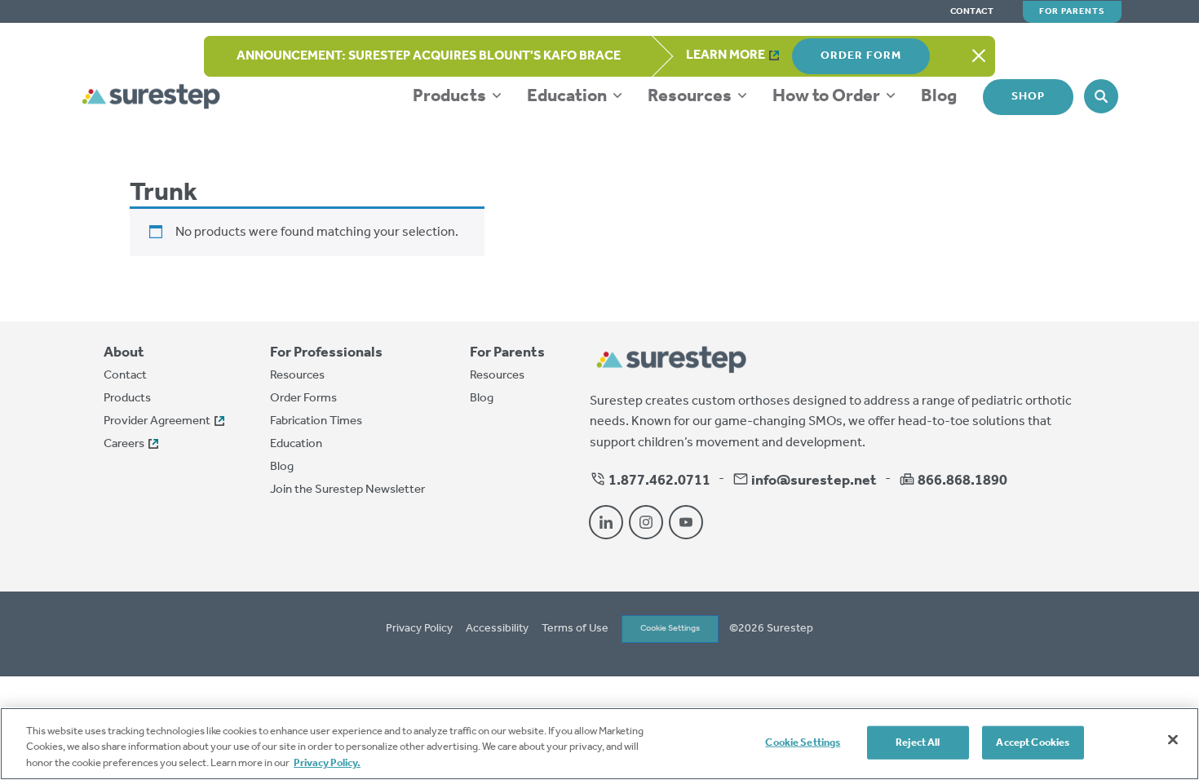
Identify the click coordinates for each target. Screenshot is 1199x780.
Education (568, 96)
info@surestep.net (814, 480)
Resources (691, 96)
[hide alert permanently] (978, 56)
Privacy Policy (419, 629)
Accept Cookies (1032, 742)
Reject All (918, 742)
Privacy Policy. (327, 763)
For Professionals (326, 353)
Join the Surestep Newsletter (347, 489)
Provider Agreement (157, 421)
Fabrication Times (316, 421)
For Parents (1072, 11)
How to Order (827, 96)
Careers (124, 443)
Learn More (725, 55)
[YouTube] (686, 522)
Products (451, 96)
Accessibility (497, 629)
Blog (939, 96)
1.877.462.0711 (658, 480)
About (124, 353)
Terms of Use (575, 629)
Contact (972, 12)
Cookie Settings (670, 628)
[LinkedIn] (606, 522)
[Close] (1173, 739)
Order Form (861, 56)
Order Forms (303, 398)
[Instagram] (646, 522)
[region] (599, 743)
